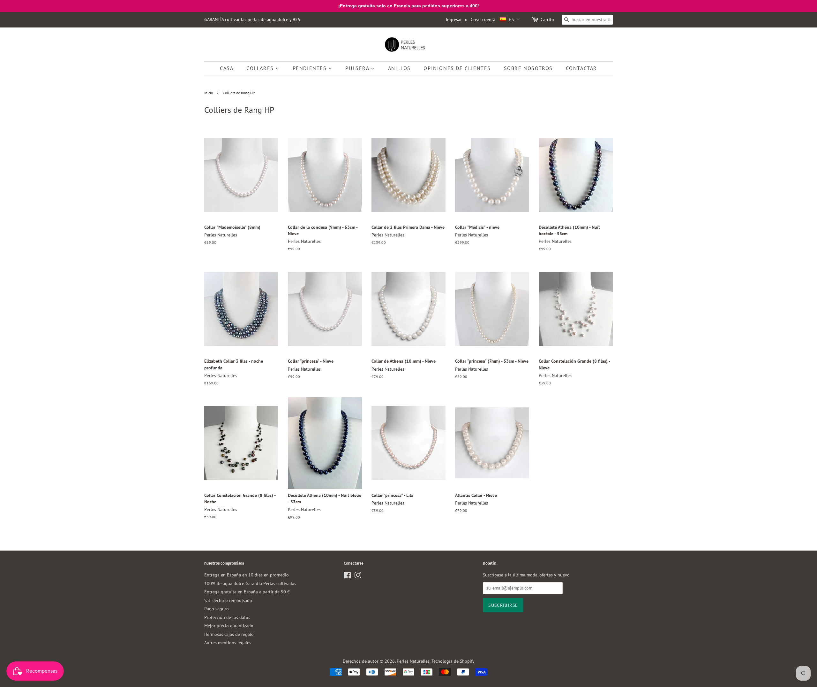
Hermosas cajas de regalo (229, 634)
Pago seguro (216, 609)
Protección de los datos (227, 617)
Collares (260, 68)
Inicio (208, 92)
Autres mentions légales (227, 642)
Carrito (547, 19)
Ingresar (454, 19)
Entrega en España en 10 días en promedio (246, 575)
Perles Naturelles (413, 661)
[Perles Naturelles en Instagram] (357, 576)
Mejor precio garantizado (228, 626)
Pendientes (311, 68)
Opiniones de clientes (457, 68)
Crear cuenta (483, 19)
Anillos (399, 68)
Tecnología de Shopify (453, 661)
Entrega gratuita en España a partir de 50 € (247, 592)
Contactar (581, 68)
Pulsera (358, 68)
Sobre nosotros (528, 68)
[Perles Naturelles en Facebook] (347, 576)
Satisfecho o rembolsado (228, 600)
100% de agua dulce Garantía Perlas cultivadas (250, 583)
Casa (226, 68)
